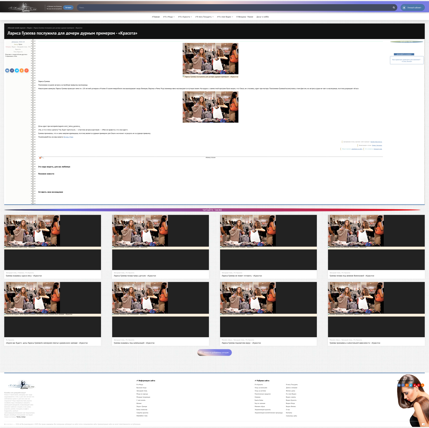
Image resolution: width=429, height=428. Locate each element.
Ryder (20, 44)
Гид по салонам (260, 403)
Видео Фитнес (291, 406)
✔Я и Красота (184, 17)
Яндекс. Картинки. (377, 145)
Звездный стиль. (22, 47)
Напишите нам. (378, 149)
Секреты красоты (142, 413)
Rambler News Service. (376, 142)
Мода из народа (142, 394)
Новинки (257, 397)
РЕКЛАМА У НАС (142, 416)
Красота (20, 52)
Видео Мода (290, 403)
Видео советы (291, 397)
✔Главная (156, 17)
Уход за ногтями (260, 391)
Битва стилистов (142, 410)
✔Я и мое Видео (224, 17)
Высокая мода (141, 388)
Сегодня (68, 7)
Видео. (29, 28)
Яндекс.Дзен (68, 137)
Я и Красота (259, 385)
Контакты (289, 413)
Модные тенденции (143, 397)
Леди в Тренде (142, 406)
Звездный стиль (142, 391)
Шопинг (139, 403)
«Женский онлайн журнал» (17, 28)
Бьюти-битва (259, 400)
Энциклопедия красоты (263, 410)
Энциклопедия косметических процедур (269, 413)
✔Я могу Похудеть (203, 17)
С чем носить (141, 400)
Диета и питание (291, 388)
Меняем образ (260, 406)
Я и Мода (140, 385)
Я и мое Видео (291, 394)
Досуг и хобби (263, 17)
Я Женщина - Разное (244, 17)
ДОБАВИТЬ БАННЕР (404, 54)
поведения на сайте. (357, 149)
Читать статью (20, 417)
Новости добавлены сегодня (216, 352)
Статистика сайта (291, 416)
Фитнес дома (290, 391)
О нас (288, 410)
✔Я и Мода (168, 17)
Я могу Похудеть (292, 385)
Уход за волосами (261, 388)
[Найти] (394, 7)
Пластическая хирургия (263, 394)
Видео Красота (291, 400)
